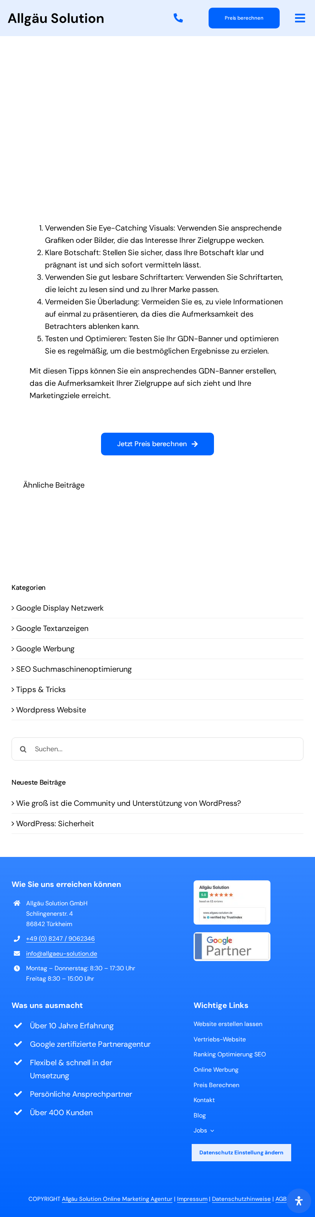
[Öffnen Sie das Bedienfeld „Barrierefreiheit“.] (299, 1201)
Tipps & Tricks (41, 689)
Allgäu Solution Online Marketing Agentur (117, 1199)
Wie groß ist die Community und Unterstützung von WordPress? (128, 803)
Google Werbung (45, 649)
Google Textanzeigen (52, 628)
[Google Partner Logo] (232, 936)
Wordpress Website (51, 710)
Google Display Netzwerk (60, 608)
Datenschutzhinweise (241, 1199)
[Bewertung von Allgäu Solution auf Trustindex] (232, 884)
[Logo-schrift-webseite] (56, 17)
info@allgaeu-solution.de (61, 954)
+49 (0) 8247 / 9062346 (60, 939)
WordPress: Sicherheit (55, 823)
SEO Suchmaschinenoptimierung (74, 669)
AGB (281, 1199)
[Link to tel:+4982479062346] (178, 18)
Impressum (192, 1199)
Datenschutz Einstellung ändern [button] (241, 1152)
